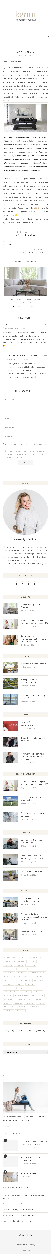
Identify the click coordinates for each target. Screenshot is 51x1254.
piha (21, 988)
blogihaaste (18, 961)
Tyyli (41, 1003)
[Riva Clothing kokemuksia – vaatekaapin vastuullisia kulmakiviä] (10, 757)
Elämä (31, 961)
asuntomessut (34, 957)
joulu (22, 969)
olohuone (9, 988)
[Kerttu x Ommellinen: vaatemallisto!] (10, 726)
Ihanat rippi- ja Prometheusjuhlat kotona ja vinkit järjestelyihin (33, 639)
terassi (18, 1003)
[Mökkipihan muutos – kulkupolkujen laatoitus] (10, 683)
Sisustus (8, 999)
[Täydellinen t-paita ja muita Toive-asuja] (10, 742)
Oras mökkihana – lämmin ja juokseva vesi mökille (34, 1143)
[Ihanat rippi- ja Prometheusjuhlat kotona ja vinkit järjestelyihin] (10, 640)
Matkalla (38, 980)
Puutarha (32, 988)
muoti (20, 984)
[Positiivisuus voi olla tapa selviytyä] (10, 817)
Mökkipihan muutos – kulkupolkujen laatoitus (31, 681)
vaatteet (35, 1007)
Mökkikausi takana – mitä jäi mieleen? (33, 696)
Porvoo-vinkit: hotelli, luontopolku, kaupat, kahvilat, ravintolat (34, 917)
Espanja (8, 965)
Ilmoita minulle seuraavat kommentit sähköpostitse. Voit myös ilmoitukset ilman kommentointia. (25, 454)
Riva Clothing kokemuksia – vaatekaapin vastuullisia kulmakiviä (33, 757)
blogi (7, 961)
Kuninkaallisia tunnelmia (31, 931)
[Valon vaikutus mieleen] (10, 875)
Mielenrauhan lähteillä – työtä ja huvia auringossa (34, 899)
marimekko (25, 980)
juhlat (34, 969)
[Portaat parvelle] (10, 1177)
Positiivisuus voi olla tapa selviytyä (32, 814)
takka (7, 1003)
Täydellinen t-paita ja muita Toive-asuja (33, 739)
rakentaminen (10, 992)
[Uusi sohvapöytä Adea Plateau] (25, 281)
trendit (30, 1003)
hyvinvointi (9, 969)
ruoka (7, 995)
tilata (32, 454)
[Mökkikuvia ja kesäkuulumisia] (10, 667)
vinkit (20, 1011)
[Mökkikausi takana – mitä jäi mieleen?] (10, 699)
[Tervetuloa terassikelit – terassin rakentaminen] (10, 1161)
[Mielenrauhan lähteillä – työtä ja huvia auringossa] (10, 902)
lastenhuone (36, 976)
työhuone (8, 1007)
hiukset (31, 965)
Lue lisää (6, 1126)
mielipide (8, 984)
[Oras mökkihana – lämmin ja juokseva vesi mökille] (10, 1145)
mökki (30, 984)
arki (21, 957)
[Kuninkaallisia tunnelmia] (10, 935)
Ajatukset (9, 957)
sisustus (25, 48)
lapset (22, 976)
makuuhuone (10, 980)
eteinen (19, 965)
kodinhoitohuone (36, 973)
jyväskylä (8, 973)
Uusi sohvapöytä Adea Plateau (25, 299)
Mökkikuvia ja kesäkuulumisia (34, 663)
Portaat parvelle (28, 1173)
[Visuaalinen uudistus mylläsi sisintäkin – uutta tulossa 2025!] (10, 624)
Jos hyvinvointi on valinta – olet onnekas (33, 841)
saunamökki (37, 995)
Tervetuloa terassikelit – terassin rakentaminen (32, 1159)
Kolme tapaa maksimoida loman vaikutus (32, 798)
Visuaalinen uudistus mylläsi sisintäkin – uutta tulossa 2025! (34, 621)
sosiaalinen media (24, 999)
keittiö (21, 973)
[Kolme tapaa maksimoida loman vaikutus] (10, 801)
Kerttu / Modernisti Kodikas (24, 355)
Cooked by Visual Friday (25, 1245)
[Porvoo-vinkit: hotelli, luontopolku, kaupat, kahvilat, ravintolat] (10, 918)
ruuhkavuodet (21, 995)
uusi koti (21, 1007)
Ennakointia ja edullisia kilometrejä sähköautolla (32, 857)
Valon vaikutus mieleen (31, 871)
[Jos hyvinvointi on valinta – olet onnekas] (10, 843)
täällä (12, 215)
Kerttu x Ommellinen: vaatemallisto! (30, 723)
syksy (38, 999)
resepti (37, 992)
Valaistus (8, 1011)
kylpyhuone (9, 976)
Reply (46, 324)
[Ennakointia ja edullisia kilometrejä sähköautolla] (10, 859)
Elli (5, 324)
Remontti (25, 992)
